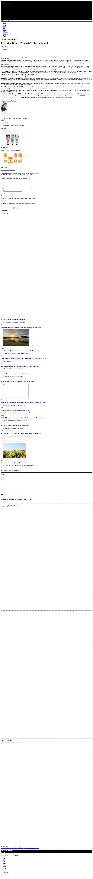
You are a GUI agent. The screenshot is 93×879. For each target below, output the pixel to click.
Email (2, 193)
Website (2, 195)
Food (4, 860)
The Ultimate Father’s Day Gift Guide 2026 (10, 470)
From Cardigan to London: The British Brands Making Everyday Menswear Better (20, 366)
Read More (3, 120)
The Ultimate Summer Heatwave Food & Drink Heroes (13, 441)
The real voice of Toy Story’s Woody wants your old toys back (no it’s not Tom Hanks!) (21, 433)
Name (2, 190)
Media (2, 407)
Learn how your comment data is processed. (26, 203)
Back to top (3, 852)
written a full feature (41, 93)
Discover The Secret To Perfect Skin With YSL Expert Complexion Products (20, 173)
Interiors (2, 316)
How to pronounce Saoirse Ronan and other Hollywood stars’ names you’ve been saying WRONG (23, 402)
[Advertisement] (16, 53)
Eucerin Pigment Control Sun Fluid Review (8, 170)
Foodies (2, 415)
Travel (2, 371)
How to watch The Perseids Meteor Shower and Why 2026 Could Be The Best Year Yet (21, 327)
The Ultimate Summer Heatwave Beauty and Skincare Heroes (15, 425)
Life (1, 324)
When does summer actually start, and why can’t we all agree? (15, 462)
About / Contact (6, 3)
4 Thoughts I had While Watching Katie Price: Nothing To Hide (15, 410)
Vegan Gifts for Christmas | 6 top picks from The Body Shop (11, 150)
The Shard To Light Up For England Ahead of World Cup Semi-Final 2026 (18, 381)
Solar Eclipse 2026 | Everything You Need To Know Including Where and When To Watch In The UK (24, 358)
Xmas (2, 494)
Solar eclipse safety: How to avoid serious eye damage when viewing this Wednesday (20, 350)
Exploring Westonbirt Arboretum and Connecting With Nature (15, 373)
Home (4, 2)
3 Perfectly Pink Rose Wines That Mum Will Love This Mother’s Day (18, 174)
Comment (3, 188)
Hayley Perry (5, 46)
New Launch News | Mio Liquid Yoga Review (8, 115)
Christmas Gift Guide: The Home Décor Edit (16, 499)
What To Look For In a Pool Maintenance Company (13, 319)
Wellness (2, 348)
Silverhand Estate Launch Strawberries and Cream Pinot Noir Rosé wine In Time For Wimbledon (23, 417)
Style (2, 39)
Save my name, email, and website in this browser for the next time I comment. (19, 198)
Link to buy (6, 64)
